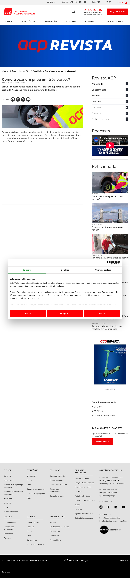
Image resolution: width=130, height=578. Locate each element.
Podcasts (109, 101)
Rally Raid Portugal (82, 496)
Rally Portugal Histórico (84, 483)
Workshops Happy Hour (59, 527)
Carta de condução (57, 476)
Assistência (32, 470)
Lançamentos (109, 89)
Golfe (6, 507)
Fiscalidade (8, 533)
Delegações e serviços (108, 492)
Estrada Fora (55, 531)
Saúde (29, 480)
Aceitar (102, 313)
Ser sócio (7, 476)
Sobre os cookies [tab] (103, 270)
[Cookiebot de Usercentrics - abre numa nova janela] (109, 262)
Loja (94, 2)
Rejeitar (28, 313)
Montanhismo (55, 540)
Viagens (53, 522)
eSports (78, 505)
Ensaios (109, 95)
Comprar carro (9, 522)
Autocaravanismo (11, 511)
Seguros (31, 517)
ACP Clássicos (99, 411)
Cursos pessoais (56, 480)
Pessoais (30, 527)
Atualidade (37, 71)
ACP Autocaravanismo (103, 415)
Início (4, 71)
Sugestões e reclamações (109, 518)
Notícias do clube (109, 119)
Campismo (54, 535)
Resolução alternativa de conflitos (113, 521)
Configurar (63, 313)
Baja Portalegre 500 (83, 487)
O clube (13, 71)
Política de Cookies (29, 560)
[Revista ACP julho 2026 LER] (110, 362)
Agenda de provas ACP (84, 513)
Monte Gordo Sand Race (85, 500)
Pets (29, 498)
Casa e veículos (33, 522)
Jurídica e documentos (36, 489)
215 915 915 (93, 10)
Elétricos (7, 538)
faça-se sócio (117, 11)
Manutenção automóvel (9, 528)
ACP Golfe (97, 406)
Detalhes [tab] (65, 270)
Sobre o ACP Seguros (35, 544)
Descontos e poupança (36, 493)
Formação (55, 470)
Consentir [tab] (26, 270)
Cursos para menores (58, 485)
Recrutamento (105, 515)
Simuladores (32, 540)
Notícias (78, 509)
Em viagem (31, 476)
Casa (29, 485)
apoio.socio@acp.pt (107, 495)
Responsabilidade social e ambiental (13, 492)
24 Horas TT (80, 491)
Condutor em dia (56, 496)
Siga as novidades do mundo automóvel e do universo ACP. (110, 434)
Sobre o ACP (9, 480)
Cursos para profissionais (55, 490)
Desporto (109, 107)
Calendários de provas (84, 518)
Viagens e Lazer (57, 517)
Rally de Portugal (82, 478)
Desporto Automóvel (80, 471)
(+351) (109, 480)
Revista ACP (24, 71)
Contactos (51, 2)
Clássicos (109, 113)
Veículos (8, 517)
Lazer (29, 535)
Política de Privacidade (11, 560)
